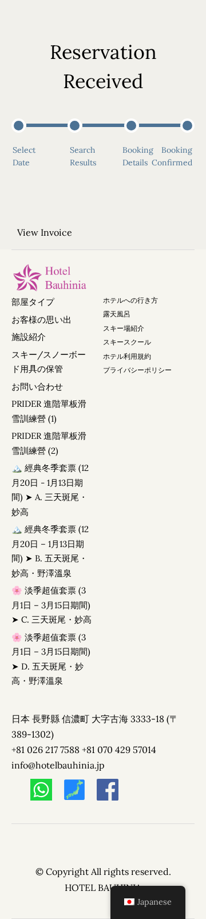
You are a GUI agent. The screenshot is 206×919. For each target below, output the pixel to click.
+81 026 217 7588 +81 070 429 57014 (83, 749)
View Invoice (44, 232)
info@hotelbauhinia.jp (58, 765)
